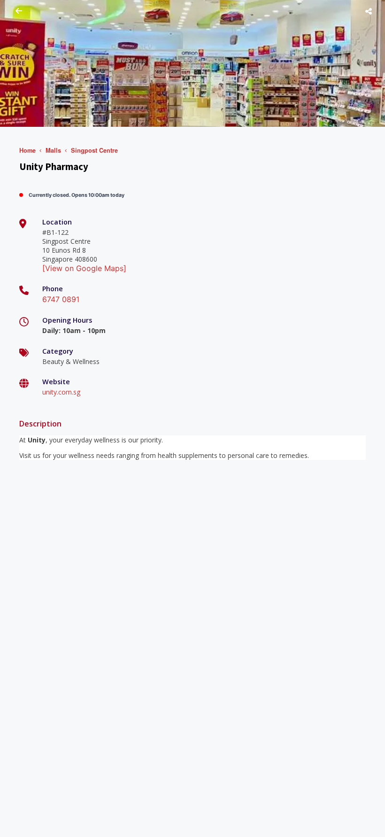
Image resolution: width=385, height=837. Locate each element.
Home (27, 150)
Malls (53, 150)
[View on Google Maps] (84, 268)
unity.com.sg (61, 392)
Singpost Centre (94, 150)
